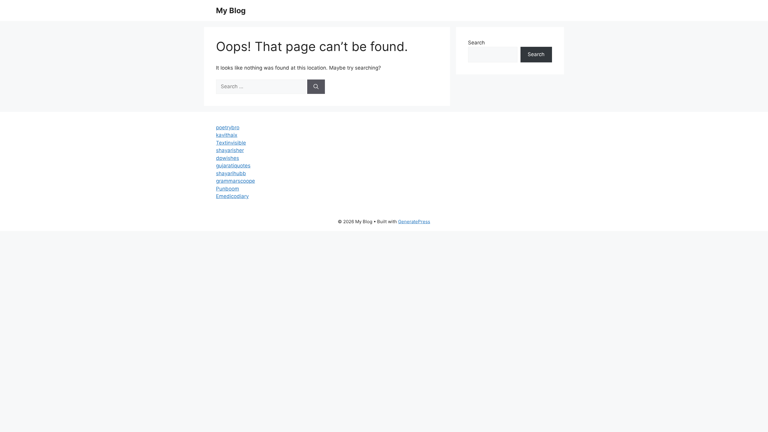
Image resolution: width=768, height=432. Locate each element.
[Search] (316, 87)
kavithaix (226, 135)
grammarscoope (235, 181)
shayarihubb (231, 173)
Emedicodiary (232, 196)
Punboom (227, 189)
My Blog (231, 10)
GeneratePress (414, 221)
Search (476, 43)
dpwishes (227, 158)
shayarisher (230, 150)
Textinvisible (231, 143)
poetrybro (227, 127)
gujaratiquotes (233, 166)
